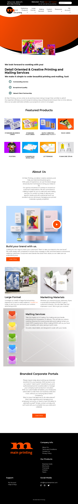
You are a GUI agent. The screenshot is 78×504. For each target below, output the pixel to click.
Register (54, 2)
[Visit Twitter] (49, 485)
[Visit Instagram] (45, 485)
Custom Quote (49, 10)
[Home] (22, 451)
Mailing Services (41, 10)
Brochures (45, 466)
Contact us (33, 302)
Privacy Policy (47, 453)
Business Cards (47, 464)
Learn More (13, 259)
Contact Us (46, 451)
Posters (44, 470)
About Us (45, 447)
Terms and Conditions (49, 449)
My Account (12, 482)
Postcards (45, 468)
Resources (58, 9)
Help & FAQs (12, 484)
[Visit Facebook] (41, 485)
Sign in (47, 2)
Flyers (44, 472)
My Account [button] (67, 9)
